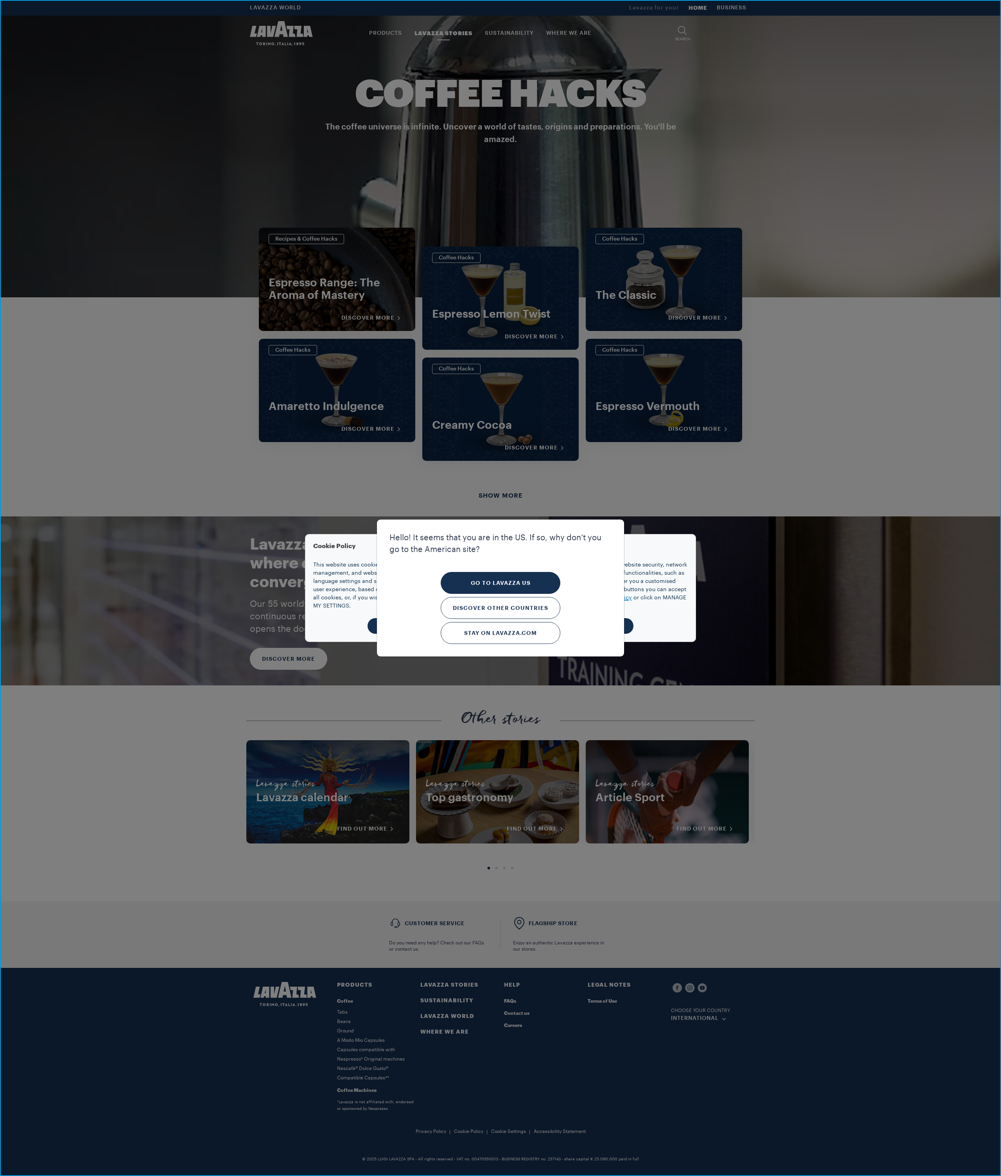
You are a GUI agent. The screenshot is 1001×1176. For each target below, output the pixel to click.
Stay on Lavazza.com (500, 633)
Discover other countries (500, 608)
